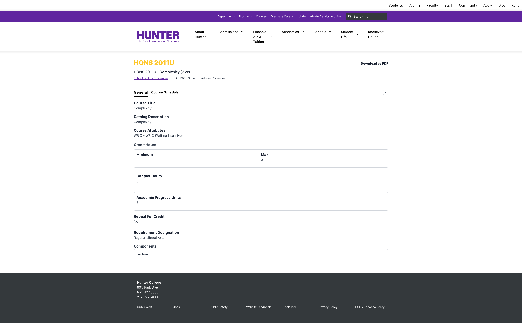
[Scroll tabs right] (385, 92)
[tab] (141, 92)
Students (396, 5)
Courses (261, 16)
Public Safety (219, 307)
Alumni (414, 5)
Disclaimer (289, 307)
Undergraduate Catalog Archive (320, 16)
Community (468, 5)
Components (145, 246)
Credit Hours (145, 145)
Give (501, 5)
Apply (487, 5)
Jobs (176, 307)
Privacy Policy (328, 307)
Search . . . (360, 16)
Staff (448, 5)
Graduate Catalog (282, 16)
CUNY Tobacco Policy (370, 307)
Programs (245, 16)
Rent (515, 5)
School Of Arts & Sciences (151, 78)
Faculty (432, 5)
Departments (226, 16)
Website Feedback (258, 307)
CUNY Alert (144, 307)
